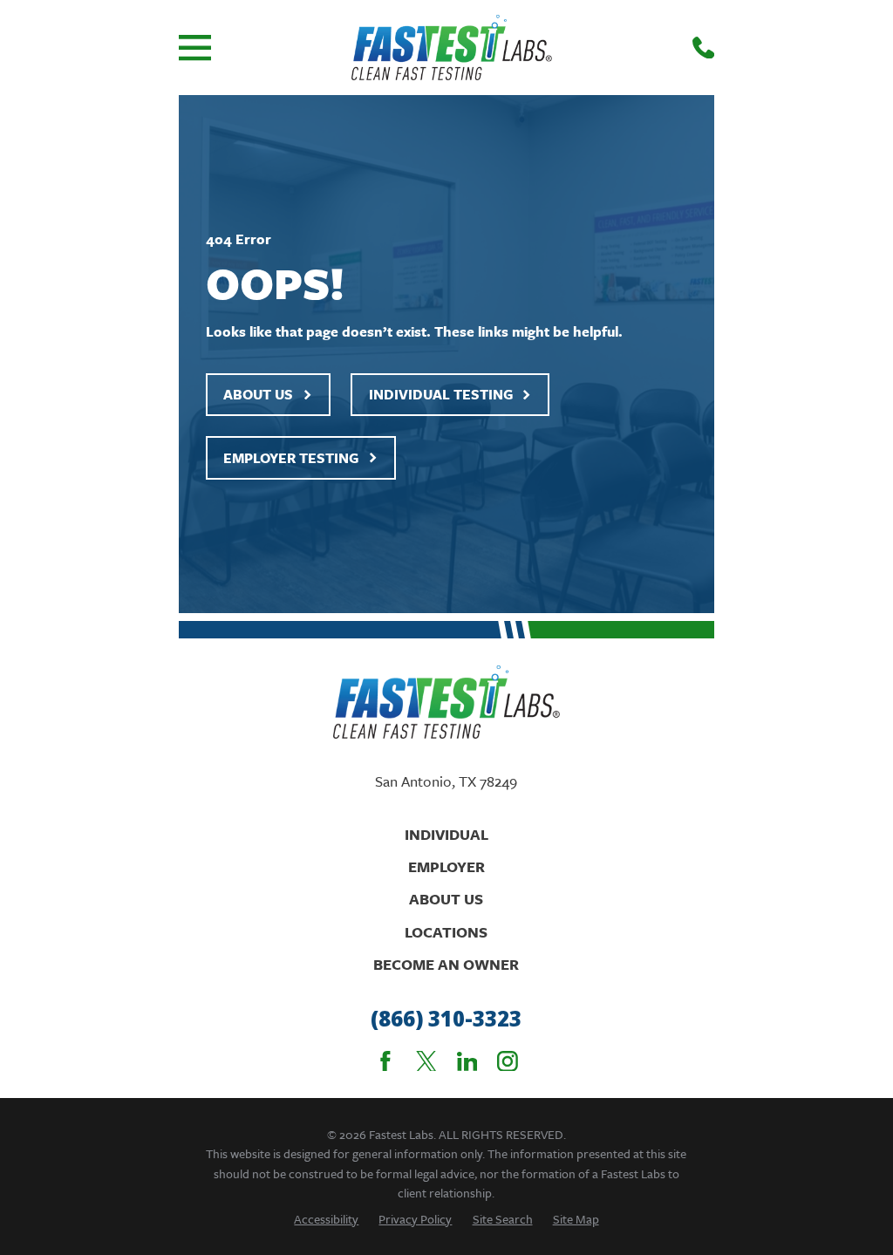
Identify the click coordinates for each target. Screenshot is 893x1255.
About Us (258, 394)
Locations (446, 932)
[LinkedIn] (467, 1061)
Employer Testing (290, 457)
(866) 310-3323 (446, 1019)
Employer (446, 866)
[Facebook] (385, 1061)
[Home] (451, 47)
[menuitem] (326, 1219)
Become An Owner (446, 964)
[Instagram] (507, 1061)
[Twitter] (426, 1061)
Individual (446, 834)
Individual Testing (441, 394)
